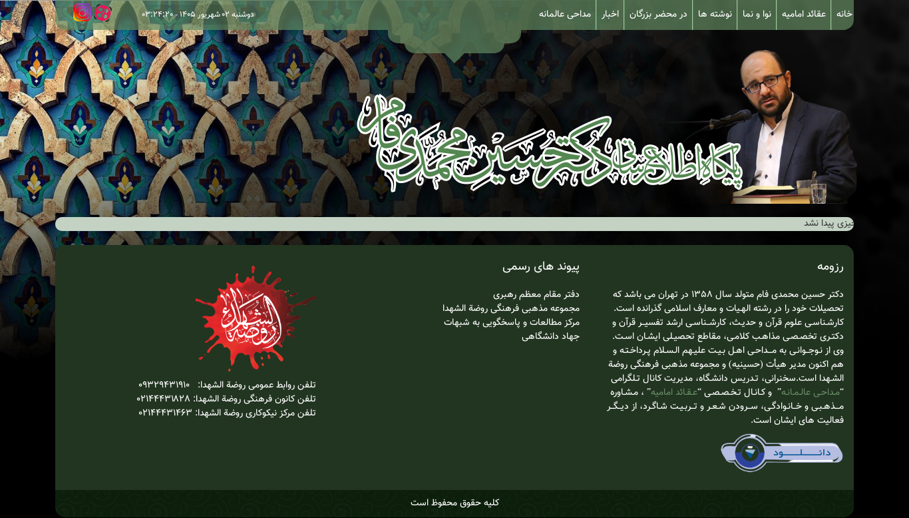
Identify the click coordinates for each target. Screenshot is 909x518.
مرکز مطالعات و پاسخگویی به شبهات (510, 323)
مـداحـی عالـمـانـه (810, 393)
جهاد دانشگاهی (551, 337)
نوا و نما (757, 14)
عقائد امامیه (804, 14)
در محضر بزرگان (658, 14)
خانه (844, 14)
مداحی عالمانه (565, 14)
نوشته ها (715, 14)
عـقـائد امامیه (674, 393)
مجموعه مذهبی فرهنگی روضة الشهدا (511, 309)
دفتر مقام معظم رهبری (536, 295)
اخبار (610, 14)
